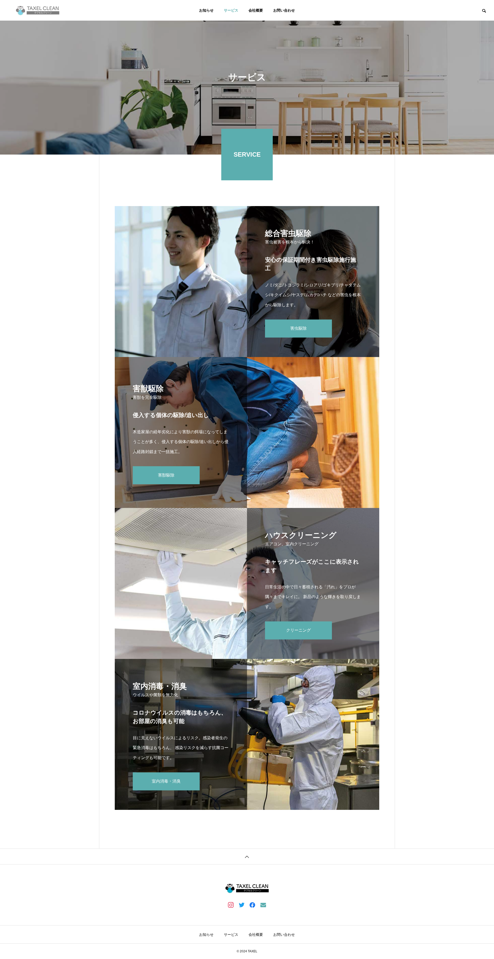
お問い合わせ (284, 10)
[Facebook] (252, 904)
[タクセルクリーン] (37, 10)
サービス (231, 10)
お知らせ (206, 10)
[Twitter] (241, 904)
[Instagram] (231, 904)
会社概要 (256, 10)
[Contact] (263, 904)
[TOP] (247, 856)
